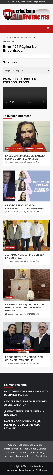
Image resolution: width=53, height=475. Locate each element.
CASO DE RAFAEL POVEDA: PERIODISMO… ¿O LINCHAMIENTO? (26, 403)
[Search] (48, 28)
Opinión (40, 148)
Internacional (11, 449)
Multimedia (29, 148)
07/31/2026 (31, 212)
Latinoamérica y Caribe (30, 445)
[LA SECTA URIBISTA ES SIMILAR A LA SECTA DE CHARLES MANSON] (26, 136)
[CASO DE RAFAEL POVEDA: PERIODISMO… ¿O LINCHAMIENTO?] (26, 186)
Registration (39, 2)
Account (9, 456)
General (12, 445)
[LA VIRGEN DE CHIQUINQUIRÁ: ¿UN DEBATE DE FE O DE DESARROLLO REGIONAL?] (26, 285)
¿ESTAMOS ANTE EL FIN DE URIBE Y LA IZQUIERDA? (24, 413)
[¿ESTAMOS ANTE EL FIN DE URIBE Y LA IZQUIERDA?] (26, 235)
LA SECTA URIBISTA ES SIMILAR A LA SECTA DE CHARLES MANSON (26, 393)
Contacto (12, 2)
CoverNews (25, 470)
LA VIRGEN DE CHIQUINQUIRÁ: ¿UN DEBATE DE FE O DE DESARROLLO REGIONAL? (24, 307)
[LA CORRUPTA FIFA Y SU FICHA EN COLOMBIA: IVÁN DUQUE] (26, 337)
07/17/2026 (31, 314)
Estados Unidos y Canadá (33, 449)
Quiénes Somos (25, 2)
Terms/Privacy (36, 452)
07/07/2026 (31, 363)
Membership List (24, 456)
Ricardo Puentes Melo (14, 148)
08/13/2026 (31, 162)
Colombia (11, 452)
